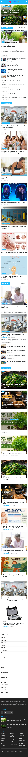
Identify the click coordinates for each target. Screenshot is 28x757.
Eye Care (3, 655)
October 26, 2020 (6, 91)
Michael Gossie (4, 48)
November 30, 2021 (11, 358)
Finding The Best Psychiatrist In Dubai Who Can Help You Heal (16, 64)
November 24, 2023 (6, 99)
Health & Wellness (6, 6)
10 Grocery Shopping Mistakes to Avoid (16, 361)
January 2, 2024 (10, 61)
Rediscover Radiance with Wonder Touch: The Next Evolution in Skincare (13, 624)
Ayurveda (3, 637)
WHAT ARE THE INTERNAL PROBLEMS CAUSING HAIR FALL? (11, 277)
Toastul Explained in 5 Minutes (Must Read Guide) (14, 405)
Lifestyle (22, 103)
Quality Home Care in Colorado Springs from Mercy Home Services (13, 551)
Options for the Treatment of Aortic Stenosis (14, 252)
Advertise (7, 751)
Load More (14, 629)
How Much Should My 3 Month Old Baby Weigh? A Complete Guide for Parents (13, 527)
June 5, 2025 (4, 129)
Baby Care (22, 283)
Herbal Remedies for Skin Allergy (10, 93)
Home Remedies (4, 672)
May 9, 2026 (12, 529)
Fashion (3, 657)
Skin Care (5, 621)
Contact (20, 751)
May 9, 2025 (12, 626)
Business (3, 645)
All (19, 27)
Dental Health (4, 650)
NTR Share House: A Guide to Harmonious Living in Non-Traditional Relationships (17, 345)
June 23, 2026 (5, 407)
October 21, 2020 (11, 72)
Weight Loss (4, 689)
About (2, 751)
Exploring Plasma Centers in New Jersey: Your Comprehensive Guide (13, 599)
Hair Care (3, 665)
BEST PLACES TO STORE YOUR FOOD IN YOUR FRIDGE (14, 97)
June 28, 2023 (10, 352)
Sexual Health (4, 684)
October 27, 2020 (6, 82)
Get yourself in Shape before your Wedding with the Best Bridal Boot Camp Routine (13, 152)
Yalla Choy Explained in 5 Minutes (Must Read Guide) (10, 22)
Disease (23, 27)
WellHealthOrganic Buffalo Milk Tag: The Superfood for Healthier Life (11, 45)
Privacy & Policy (14, 751)
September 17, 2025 (14, 553)
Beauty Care (4, 148)
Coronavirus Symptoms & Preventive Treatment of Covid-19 (15, 70)
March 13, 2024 (11, 48)
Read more (4, 55)
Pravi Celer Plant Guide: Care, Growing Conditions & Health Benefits (11, 12)
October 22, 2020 (4, 180)
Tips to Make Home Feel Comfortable (16, 350)
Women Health (4, 692)
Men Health (4, 677)
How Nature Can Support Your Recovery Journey (13, 575)
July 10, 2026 (14, 425)
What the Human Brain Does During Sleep (12, 80)
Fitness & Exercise (6, 174)
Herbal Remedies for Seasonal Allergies (11, 89)
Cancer (3, 647)
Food (3, 17)
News (2, 679)
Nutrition (3, 682)
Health (2, 667)
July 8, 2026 (5, 387)
